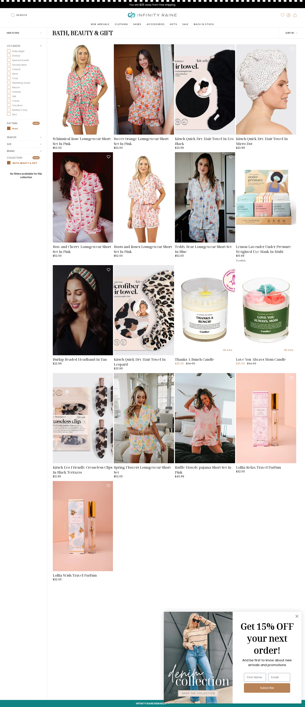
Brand (11, 151)
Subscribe (267, 688)
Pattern (12, 123)
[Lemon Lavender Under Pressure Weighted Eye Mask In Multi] (266, 197)
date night (18, 51)
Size (9, 144)
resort (16, 87)
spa (14, 114)
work (15, 73)
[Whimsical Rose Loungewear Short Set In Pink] (83, 89)
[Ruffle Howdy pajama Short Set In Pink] (205, 418)
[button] (152, 703)
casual (16, 69)
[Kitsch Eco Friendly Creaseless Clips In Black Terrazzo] (83, 418)
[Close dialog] (297, 616)
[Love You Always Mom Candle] (266, 310)
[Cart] (295, 15)
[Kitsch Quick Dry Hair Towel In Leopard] (144, 310)
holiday (16, 91)
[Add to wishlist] (108, 48)
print (15, 128)
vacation (17, 105)
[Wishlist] (282, 15)
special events (20, 60)
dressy (16, 55)
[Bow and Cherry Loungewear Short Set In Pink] (83, 197)
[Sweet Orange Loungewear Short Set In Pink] (144, 89)
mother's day (19, 109)
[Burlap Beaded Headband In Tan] (83, 310)
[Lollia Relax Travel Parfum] (266, 418)
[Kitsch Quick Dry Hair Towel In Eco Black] (205, 89)
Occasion (13, 46)
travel (15, 100)
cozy (15, 78)
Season (11, 137)
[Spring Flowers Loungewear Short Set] (144, 418)
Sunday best (19, 64)
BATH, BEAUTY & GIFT (24, 163)
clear (36, 123)
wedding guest (21, 82)
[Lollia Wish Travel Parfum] (83, 526)
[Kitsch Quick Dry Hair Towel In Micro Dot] (266, 89)
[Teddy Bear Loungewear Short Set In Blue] (205, 197)
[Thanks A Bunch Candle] (205, 310)
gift (14, 96)
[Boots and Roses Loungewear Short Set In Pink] (144, 197)
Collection (14, 157)
